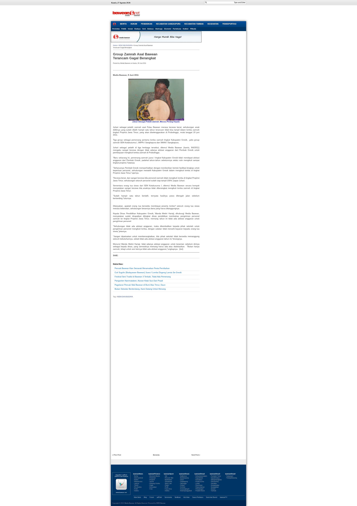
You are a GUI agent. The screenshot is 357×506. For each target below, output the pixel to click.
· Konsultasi (152, 487)
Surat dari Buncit (211, 497)
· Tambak (213, 490)
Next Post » (195, 455)
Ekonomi (167, 29)
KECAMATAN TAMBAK (194, 24)
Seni (144, 29)
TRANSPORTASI (229, 24)
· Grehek (182, 487)
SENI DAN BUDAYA (125, 45)
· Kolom (135, 479)
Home (115, 45)
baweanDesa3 (215, 474)
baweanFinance (154, 474)
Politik (123, 29)
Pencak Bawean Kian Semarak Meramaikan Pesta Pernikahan (142, 268)
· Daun (181, 479)
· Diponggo (183, 483)
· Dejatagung (183, 481)
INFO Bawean (160, 503)
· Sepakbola (168, 481)
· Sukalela (213, 483)
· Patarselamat (199, 487)
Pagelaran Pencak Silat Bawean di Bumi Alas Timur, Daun (140, 285)
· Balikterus (183, 476)
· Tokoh (135, 485)
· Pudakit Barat (200, 490)
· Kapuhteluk (199, 478)
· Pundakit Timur (215, 476)
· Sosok (151, 481)
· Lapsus (136, 483)
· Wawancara (137, 481)
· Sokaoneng (214, 481)
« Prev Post (116, 455)
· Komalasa (198, 479)
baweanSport (169, 474)
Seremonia (168, 497)
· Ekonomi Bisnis (154, 476)
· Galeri (166, 485)
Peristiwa (116, 29)
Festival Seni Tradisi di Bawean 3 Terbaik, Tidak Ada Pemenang (143, 277)
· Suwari (212, 489)
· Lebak (197, 483)
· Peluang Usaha (154, 483)
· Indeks (136, 490)
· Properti (152, 479)
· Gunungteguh (184, 489)
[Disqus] (156, 339)
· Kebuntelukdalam (201, 476)
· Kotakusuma (199, 481)
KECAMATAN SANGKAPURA (168, 24)
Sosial (130, 29)
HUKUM (134, 24)
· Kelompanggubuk (185, 490)
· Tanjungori (229, 476)
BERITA (123, 24)
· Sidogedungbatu (216, 479)
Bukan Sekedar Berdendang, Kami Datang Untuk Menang (140, 289)
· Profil (135, 489)
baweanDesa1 (184, 474)
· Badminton (168, 479)
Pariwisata (177, 29)
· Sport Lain (168, 483)
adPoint (159, 497)
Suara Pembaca (197, 497)
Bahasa (150, 29)
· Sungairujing (214, 485)
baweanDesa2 (200, 474)
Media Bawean (129, 503)
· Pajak (151, 485)
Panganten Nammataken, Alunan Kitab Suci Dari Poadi (139, 281)
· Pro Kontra (137, 487)
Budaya (137, 29)
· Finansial (152, 478)
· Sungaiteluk (214, 487)
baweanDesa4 (230, 474)
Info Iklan (186, 497)
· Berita (135, 476)
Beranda (156, 455)
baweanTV (223, 497)
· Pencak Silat (168, 478)
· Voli (165, 476)
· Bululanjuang (184, 478)
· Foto (151, 489)
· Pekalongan (199, 489)
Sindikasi (178, 497)
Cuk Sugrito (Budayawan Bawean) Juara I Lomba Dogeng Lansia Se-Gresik (148, 272)
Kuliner (186, 29)
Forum (151, 497)
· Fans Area (168, 489)
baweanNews (138, 474)
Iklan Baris (137, 497)
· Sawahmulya (214, 478)
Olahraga (158, 29)
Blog (145, 497)
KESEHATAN (213, 24)
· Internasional (138, 478)
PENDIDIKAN (146, 24)
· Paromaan (198, 485)
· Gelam (182, 485)
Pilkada (193, 29)
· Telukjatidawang (231, 478)
